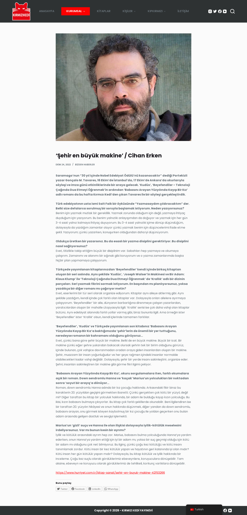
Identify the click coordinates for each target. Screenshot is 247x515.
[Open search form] (232, 11)
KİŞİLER (128, 11)
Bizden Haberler (85, 164)
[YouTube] (225, 11)
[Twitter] (215, 11)
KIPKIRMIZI (155, 11)
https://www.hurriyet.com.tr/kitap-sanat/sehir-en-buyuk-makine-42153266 (110, 473)
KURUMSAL (74, 11)
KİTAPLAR (103, 11)
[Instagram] (210, 11)
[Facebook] (220, 11)
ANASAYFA (46, 11)
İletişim (183, 11)
